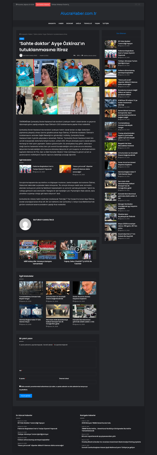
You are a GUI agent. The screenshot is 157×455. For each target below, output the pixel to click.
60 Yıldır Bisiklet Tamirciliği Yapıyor (125, 42)
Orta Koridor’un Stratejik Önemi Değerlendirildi (55, 298)
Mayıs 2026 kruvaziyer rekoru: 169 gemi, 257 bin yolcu (127, 226)
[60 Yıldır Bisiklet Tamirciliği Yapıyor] (111, 44)
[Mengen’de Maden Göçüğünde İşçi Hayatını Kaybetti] (111, 207)
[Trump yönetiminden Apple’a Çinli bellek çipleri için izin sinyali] (111, 136)
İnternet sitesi (64, 378)
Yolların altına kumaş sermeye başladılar (126, 71)
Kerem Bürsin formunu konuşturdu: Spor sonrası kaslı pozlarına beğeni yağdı (127, 114)
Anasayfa (52, 23)
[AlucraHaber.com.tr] (78, 13)
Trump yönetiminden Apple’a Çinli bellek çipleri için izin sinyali (126, 135)
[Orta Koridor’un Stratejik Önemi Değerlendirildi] (58, 287)
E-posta (22, 378)
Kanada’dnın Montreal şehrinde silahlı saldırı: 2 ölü (83, 321)
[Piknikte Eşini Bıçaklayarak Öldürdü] (111, 217)
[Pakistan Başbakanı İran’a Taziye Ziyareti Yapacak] (25, 169)
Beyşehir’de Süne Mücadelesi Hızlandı (126, 144)
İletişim (106, 23)
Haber (61, 23)
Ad (20, 370)
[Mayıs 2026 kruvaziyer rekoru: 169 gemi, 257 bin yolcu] (111, 227)
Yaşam (97, 23)
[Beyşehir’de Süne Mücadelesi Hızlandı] (111, 146)
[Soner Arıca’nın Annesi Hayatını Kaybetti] (84, 287)
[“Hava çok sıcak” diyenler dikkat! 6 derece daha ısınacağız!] (65, 169)
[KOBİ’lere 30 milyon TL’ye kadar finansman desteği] (111, 103)
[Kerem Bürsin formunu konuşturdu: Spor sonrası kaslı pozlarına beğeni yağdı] (111, 114)
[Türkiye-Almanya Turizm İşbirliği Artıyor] (111, 64)
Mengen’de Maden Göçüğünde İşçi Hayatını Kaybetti (127, 206)
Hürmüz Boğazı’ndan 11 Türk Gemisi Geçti (30, 321)
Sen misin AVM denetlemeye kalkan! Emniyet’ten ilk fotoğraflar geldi (57, 322)
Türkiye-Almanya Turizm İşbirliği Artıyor (64, 4)
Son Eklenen (121, 33)
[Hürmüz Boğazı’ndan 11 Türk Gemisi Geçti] (31, 311)
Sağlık (78, 23)
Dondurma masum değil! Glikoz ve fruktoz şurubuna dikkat (127, 92)
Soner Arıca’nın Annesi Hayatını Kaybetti (81, 298)
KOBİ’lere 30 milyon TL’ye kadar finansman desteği (127, 102)
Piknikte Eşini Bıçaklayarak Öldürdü (126, 215)
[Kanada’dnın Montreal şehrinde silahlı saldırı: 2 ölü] (84, 311)
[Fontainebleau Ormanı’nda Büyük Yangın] (31, 287)
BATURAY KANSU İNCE (43, 219)
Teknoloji (88, 23)
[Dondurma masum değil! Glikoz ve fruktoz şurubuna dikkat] (111, 93)
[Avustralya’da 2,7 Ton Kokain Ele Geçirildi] (111, 237)
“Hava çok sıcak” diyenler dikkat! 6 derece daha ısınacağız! (83, 169)
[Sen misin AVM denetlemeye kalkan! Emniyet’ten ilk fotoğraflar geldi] (58, 311)
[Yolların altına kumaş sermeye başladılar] (111, 73)
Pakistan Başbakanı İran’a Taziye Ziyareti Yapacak (126, 53)
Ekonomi (69, 23)
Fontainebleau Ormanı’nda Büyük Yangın (30, 298)
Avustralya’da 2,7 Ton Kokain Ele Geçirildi (126, 235)
